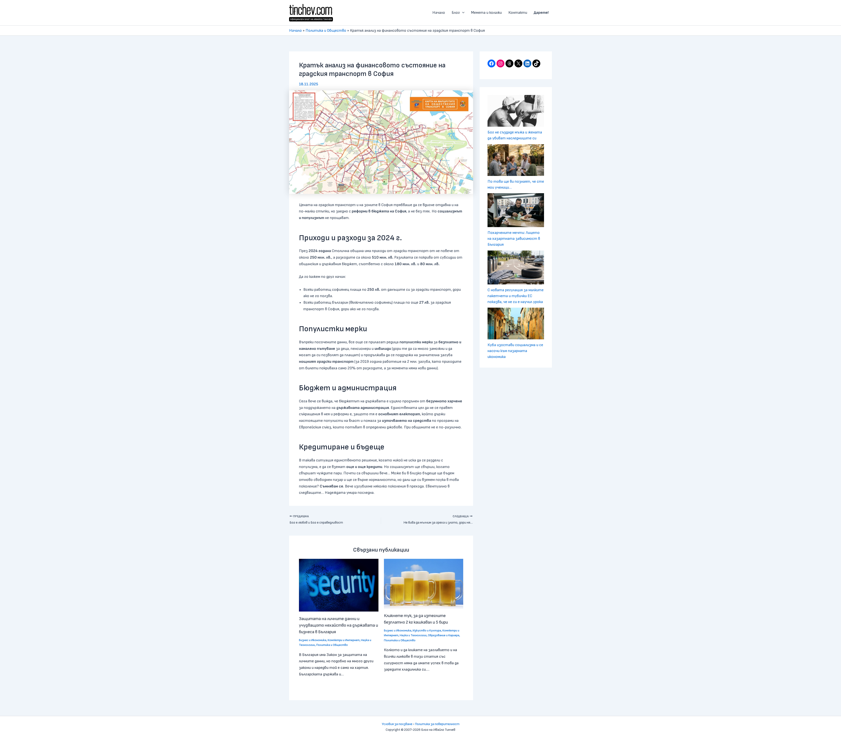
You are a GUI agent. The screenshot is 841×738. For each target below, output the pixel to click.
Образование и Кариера (443, 635)
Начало (438, 12)
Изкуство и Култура (427, 630)
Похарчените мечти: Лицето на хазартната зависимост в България (514, 238)
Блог (456, 12)
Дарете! (541, 12)
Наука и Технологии (413, 635)
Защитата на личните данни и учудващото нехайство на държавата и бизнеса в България (338, 625)
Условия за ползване (397, 724)
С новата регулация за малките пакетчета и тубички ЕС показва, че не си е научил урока (516, 296)
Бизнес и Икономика (312, 640)
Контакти (517, 12)
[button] (462, 12)
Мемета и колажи (486, 12)
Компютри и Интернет (344, 640)
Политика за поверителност (437, 724)
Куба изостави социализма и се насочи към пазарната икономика (515, 351)
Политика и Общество (326, 30)
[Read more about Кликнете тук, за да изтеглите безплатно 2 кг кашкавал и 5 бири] (423, 583)
